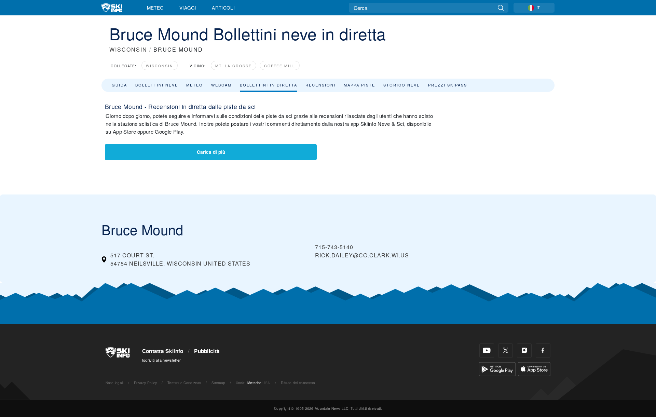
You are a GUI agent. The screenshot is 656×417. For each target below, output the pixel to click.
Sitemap (218, 382)
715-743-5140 (334, 247)
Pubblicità (207, 351)
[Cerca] (500, 8)
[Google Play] (497, 368)
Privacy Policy (145, 382)
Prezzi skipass (447, 85)
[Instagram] (524, 350)
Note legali (115, 382)
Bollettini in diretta (268, 85)
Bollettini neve (156, 85)
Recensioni (320, 85)
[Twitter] (505, 350)
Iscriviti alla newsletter (161, 360)
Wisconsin (159, 65)
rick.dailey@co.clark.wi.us (362, 255)
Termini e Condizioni (184, 382)
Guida (119, 85)
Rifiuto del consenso (298, 382)
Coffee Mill (279, 65)
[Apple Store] (534, 368)
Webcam (221, 85)
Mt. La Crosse (233, 65)
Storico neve (401, 85)
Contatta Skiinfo (162, 351)
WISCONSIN (128, 49)
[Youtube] (486, 350)
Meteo (155, 7)
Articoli (223, 7)
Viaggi (187, 7)
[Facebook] (543, 350)
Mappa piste (359, 85)
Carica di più (211, 152)
